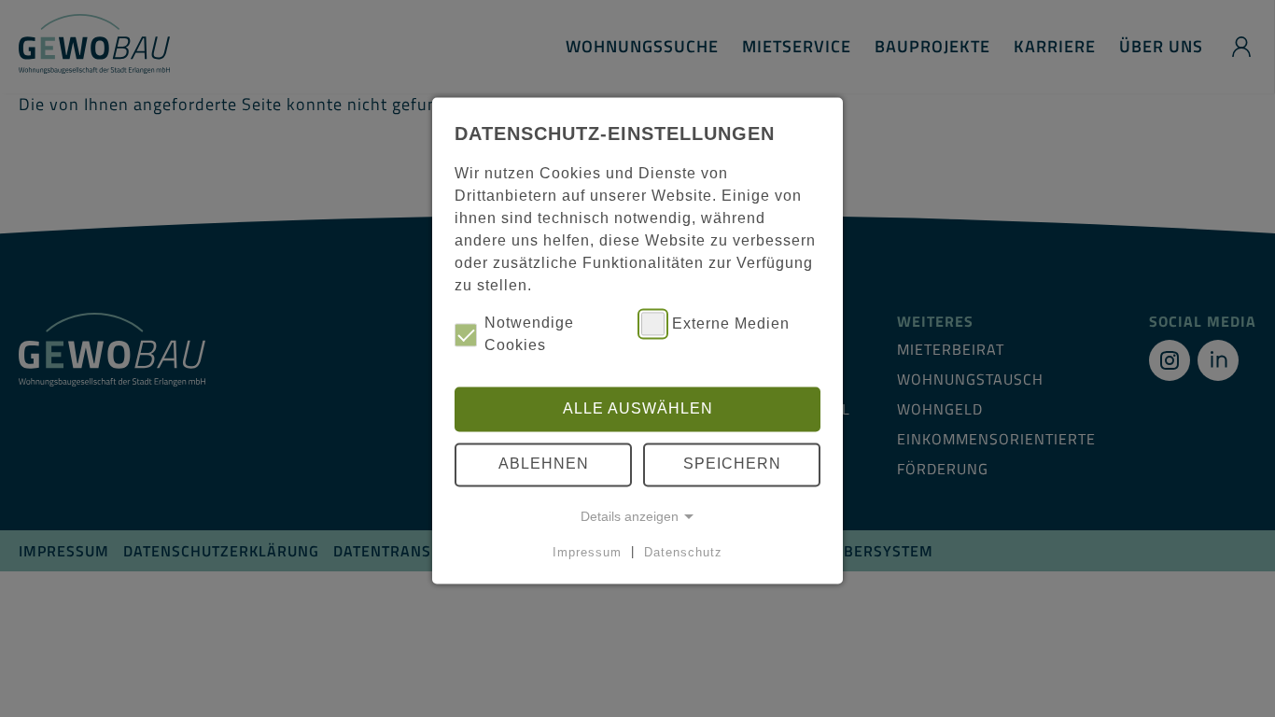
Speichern (732, 464)
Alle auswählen (638, 408)
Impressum (587, 552)
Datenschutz (683, 552)
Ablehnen (543, 464)
